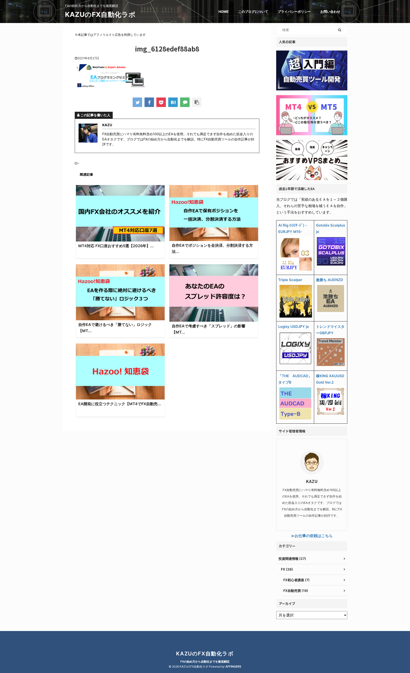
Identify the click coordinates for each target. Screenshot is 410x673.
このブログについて (253, 11)
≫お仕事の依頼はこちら (312, 535)
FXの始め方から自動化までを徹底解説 (204, 661)
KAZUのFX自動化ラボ (100, 14)
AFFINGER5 (233, 666)
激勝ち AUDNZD (329, 280)
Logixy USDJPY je (293, 326)
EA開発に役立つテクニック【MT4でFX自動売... (119, 403)
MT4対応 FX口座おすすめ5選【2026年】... (116, 245)
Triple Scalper (290, 280)
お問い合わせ (330, 11)
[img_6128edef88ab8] (173, 102)
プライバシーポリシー (294, 11)
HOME (224, 11)
